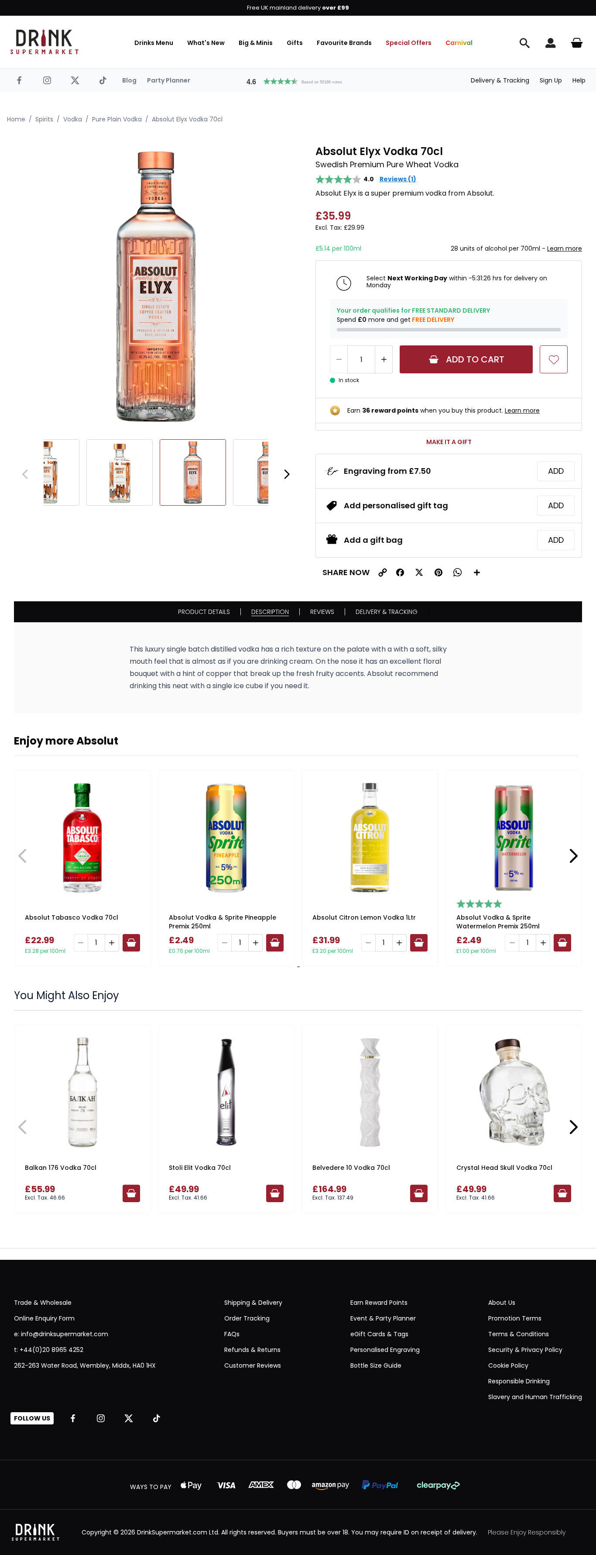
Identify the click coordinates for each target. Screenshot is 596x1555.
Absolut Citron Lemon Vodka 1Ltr (364, 917)
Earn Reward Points (379, 1302)
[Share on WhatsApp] (458, 572)
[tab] (296, 966)
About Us (501, 1302)
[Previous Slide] (22, 856)
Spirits (44, 119)
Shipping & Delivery (253, 1302)
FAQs (232, 1334)
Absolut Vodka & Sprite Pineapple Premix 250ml (222, 922)
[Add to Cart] (131, 943)
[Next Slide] (573, 856)
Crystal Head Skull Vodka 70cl (504, 1167)
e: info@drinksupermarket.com (61, 1334)
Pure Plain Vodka (117, 119)
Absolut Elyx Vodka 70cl (187, 119)
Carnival (459, 42)
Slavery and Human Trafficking (535, 1397)
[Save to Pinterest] (438, 572)
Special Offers (409, 42)
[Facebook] (19, 80)
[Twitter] (75, 80)
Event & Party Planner (383, 1318)
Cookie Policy (508, 1365)
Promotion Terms (514, 1318)
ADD (556, 470)
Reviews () (398, 179)
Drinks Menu (153, 42)
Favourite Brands (344, 42)
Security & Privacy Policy (525, 1349)
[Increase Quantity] (384, 359)
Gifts (295, 42)
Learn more (564, 248)
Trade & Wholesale (43, 1302)
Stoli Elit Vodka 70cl (200, 1167)
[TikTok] (103, 80)
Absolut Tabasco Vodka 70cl (71, 917)
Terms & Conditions (518, 1334)
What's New (206, 42)
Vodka (72, 119)
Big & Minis (256, 42)
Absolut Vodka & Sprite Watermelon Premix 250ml (498, 922)
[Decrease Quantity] (338, 359)
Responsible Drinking (519, 1381)
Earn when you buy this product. (443, 410)
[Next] (286, 474)
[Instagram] (47, 80)
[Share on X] (419, 572)
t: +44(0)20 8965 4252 (48, 1349)
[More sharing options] (477, 572)
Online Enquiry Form (44, 1318)
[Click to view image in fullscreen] (156, 287)
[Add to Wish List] (554, 359)
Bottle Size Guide (375, 1365)
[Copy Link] (383, 572)
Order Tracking (247, 1318)
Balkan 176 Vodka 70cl (60, 1167)
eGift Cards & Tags (379, 1334)
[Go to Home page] (44, 42)
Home (16, 119)
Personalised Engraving (385, 1349)
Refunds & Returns (252, 1349)
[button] (298, 80)
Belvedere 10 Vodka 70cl (351, 1167)
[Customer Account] (550, 42)
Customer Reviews (252, 1365)
